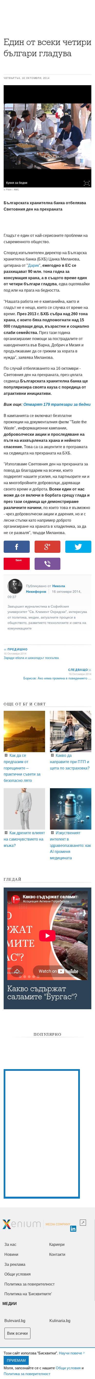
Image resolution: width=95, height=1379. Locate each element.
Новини (11, 1254)
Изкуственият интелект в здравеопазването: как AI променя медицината (70, 845)
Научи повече (70, 1352)
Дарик (33, 265)
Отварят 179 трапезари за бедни (57, 404)
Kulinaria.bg (59, 1321)
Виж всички (17, 1333)
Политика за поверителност (27, 1373)
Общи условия (68, 1367)
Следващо (79, 669)
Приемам (16, 1360)
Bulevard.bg (14, 1321)
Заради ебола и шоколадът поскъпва (31, 657)
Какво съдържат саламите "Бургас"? (42, 992)
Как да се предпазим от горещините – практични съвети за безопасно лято (22, 767)
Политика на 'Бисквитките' (28, 1294)
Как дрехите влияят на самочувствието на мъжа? (24, 839)
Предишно (16, 649)
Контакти (57, 1254)
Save (19, 560)
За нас (10, 1244)
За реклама (14, 1264)
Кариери (57, 1244)
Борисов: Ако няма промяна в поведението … (57, 678)
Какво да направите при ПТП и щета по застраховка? (70, 761)
